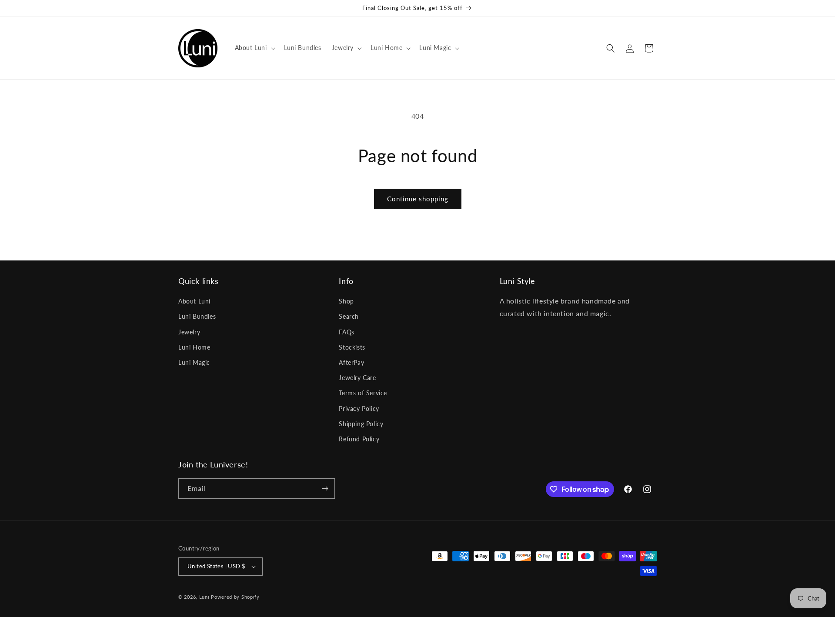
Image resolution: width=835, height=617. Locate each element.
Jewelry (189, 332)
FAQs (346, 332)
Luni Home (194, 347)
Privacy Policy (359, 408)
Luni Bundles (197, 316)
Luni (204, 597)
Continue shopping (417, 199)
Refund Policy (359, 439)
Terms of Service (363, 393)
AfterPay (351, 362)
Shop (346, 301)
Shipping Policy (361, 423)
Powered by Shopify (235, 597)
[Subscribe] (324, 488)
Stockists (352, 347)
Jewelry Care (357, 377)
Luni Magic (194, 362)
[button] (254, 48)
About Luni (194, 301)
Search (349, 316)
